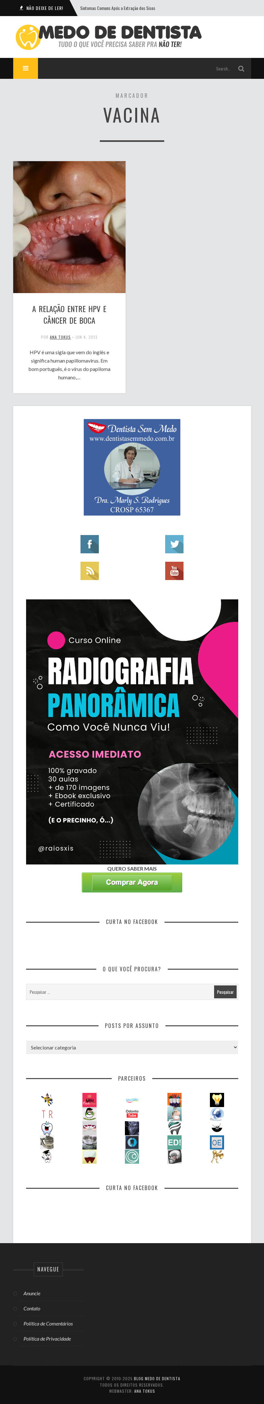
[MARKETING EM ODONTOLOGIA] (217, 1156)
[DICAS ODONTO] (217, 1099)
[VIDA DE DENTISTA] (89, 1114)
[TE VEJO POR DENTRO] (89, 1142)
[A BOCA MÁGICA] (174, 1099)
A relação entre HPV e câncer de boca (69, 314)
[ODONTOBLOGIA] (217, 1114)
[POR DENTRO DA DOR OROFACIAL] (174, 1156)
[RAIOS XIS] (132, 1128)
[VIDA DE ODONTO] (132, 1142)
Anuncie (32, 1293)
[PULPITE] (89, 1156)
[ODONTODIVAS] (89, 1099)
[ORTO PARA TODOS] (89, 1128)
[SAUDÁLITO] (132, 1099)
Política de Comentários (48, 1323)
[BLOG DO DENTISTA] (174, 1114)
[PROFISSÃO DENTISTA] (47, 1128)
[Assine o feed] (89, 570)
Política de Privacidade (47, 1338)
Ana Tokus (60, 337)
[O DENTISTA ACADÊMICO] (47, 1156)
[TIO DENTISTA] (47, 1099)
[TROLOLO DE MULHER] (47, 1114)
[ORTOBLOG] (174, 1128)
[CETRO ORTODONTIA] (132, 1156)
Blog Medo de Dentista (157, 1378)
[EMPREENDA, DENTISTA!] (174, 1142)
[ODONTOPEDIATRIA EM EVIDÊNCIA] (217, 1142)
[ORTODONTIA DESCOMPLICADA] (217, 1128)
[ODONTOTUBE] (132, 1114)
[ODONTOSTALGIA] (47, 1142)
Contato (32, 1308)
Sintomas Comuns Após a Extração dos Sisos (117, 8)
